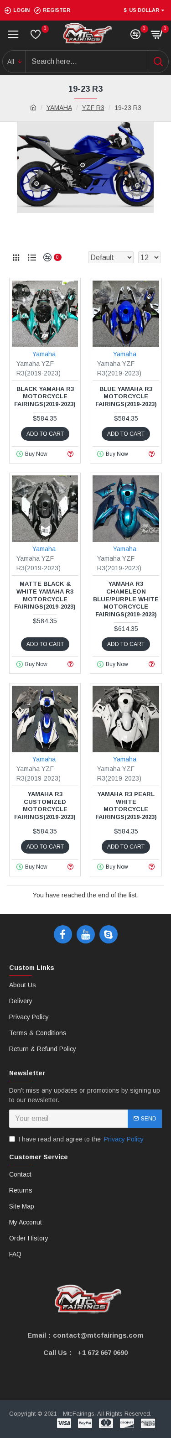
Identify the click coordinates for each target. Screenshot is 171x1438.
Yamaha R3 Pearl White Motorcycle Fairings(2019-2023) (126, 806)
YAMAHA (59, 107)
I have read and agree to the (81, 1139)
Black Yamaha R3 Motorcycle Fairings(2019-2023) (45, 397)
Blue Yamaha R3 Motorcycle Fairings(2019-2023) (126, 397)
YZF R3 (93, 107)
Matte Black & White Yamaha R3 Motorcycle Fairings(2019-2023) (45, 595)
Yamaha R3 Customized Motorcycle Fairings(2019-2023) (45, 806)
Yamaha (44, 354)
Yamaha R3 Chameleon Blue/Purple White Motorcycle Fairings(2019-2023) (126, 599)
